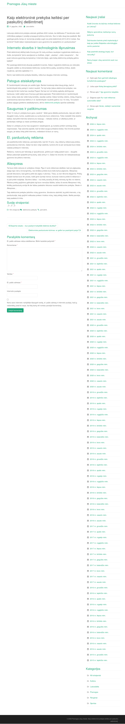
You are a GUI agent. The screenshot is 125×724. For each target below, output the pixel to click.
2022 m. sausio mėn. (98, 252)
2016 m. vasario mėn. (98, 643)
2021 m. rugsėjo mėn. (98, 275)
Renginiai (93, 697)
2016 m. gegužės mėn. (99, 626)
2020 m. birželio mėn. (98, 358)
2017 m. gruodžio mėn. (99, 526)
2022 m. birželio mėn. (98, 224)
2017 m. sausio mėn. (98, 582)
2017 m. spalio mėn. (98, 531)
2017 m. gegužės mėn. (99, 559)
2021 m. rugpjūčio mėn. (99, 280)
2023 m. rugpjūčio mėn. (99, 157)
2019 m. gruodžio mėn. (99, 392)
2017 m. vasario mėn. (98, 576)
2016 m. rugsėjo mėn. (98, 604)
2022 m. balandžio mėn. (99, 236)
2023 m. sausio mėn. (98, 185)
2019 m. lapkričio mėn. (99, 397)
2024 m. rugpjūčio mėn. (99, 141)
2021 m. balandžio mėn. (99, 303)
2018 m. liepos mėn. (98, 487)
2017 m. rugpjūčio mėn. (99, 543)
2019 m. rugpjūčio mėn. (99, 414)
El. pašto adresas (14, 282)
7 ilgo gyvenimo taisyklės (108, 92)
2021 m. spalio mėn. (98, 269)
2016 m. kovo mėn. (97, 638)
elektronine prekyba (30, 210)
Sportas (93, 703)
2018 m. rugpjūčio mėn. (99, 481)
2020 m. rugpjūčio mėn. (99, 347)
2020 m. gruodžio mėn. (99, 325)
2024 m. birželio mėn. (98, 146)
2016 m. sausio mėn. (98, 649)
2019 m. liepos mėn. (98, 420)
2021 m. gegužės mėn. (99, 297)
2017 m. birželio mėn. (98, 554)
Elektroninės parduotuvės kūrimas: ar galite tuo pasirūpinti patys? (54, 230)
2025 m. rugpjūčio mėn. (99, 129)
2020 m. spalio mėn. (98, 336)
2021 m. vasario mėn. (98, 314)
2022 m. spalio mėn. (98, 202)
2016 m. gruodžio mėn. (99, 587)
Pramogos (94, 692)
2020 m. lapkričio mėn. (99, 331)
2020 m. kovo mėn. (97, 375)
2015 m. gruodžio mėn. (99, 654)
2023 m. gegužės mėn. (99, 174)
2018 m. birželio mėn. (98, 492)
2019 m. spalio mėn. (98, 403)
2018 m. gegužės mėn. (99, 498)
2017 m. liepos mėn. (98, 548)
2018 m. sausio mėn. (98, 520)
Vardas (10, 274)
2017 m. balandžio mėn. (99, 565)
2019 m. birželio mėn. (98, 425)
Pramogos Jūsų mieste (21, 4)
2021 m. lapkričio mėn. (99, 263)
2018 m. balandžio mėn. (99, 504)
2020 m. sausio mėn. (98, 386)
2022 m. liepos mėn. (98, 219)
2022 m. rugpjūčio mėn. (99, 213)
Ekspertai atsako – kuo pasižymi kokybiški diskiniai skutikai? (33, 226)
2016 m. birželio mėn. (98, 621)
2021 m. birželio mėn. (98, 291)
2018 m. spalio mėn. (98, 470)
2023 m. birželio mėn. (98, 169)
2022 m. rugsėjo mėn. (98, 208)
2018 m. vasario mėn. (98, 515)
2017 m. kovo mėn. (97, 571)
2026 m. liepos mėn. (98, 124)
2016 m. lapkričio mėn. (99, 593)
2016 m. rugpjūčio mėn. (99, 610)
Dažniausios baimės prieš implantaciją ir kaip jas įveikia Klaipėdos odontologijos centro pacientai (102, 43)
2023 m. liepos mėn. (98, 163)
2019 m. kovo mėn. (97, 442)
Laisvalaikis (30, 26)
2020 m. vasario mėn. (98, 381)
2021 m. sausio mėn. (98, 319)
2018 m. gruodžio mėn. (99, 459)
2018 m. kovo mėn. (97, 509)
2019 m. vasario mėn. (98, 448)
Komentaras (12, 245)
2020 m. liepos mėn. (98, 353)
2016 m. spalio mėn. (98, 599)
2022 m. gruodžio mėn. (99, 191)
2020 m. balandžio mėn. (99, 370)
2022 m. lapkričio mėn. (99, 196)
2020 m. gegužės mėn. (99, 364)
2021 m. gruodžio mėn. (99, 258)
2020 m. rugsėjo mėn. (98, 342)
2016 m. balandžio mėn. (99, 632)
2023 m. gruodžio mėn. (99, 152)
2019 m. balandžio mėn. (99, 437)
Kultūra (93, 681)
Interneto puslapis (14, 291)
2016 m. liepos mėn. (98, 615)
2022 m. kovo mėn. (97, 241)
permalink (43, 210)
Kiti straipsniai (15, 210)
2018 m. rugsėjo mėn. (98, 476)
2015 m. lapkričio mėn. (99, 660)
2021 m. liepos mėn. (98, 286)
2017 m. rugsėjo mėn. (98, 537)
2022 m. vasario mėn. (98, 247)
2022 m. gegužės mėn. (99, 230)
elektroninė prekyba (52, 102)
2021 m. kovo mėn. (97, 308)
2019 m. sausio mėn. (98, 453)
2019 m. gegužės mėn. (99, 431)
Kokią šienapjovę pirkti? (108, 86)
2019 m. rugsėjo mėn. (98, 409)
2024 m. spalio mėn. (98, 135)
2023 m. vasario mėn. (98, 180)
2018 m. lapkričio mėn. (99, 465)
